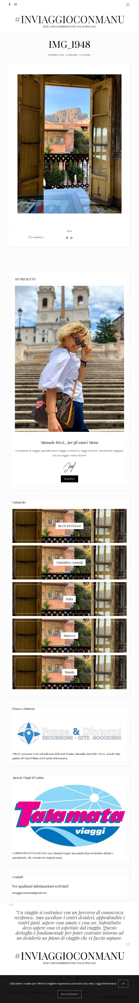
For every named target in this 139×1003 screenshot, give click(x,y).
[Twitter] (13, 4)
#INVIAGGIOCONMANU (69, 19)
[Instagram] (16, 4)
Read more (69, 478)
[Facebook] (10, 4)
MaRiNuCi (39, 237)
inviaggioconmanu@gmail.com (29, 892)
